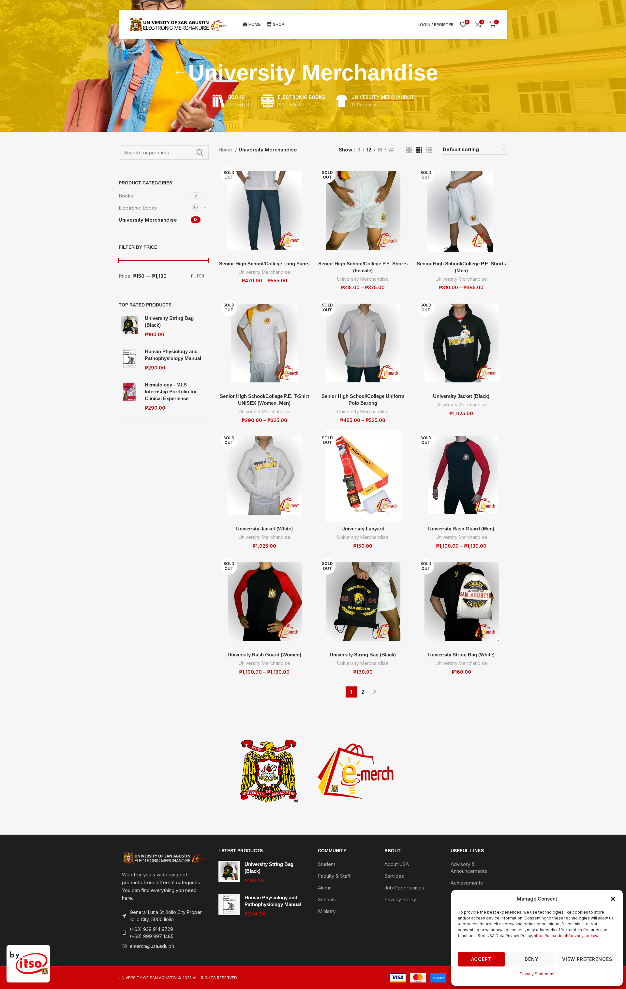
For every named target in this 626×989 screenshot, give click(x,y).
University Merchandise (148, 220)
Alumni (325, 888)
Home (225, 150)
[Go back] (180, 72)
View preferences (587, 959)
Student (326, 864)
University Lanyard (362, 528)
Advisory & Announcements (469, 867)
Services (394, 876)
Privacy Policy (400, 899)
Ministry (326, 911)
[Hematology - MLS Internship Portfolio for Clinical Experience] (129, 396)
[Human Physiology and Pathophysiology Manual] (129, 359)
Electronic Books (138, 208)
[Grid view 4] (429, 150)
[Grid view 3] (419, 150)
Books (126, 196)
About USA (396, 864)
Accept (481, 959)
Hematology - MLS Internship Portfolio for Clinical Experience (171, 391)
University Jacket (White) (264, 528)
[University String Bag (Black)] (129, 326)
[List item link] (163, 933)
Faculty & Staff (334, 876)
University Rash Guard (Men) (461, 528)
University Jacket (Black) (461, 396)
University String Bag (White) (461, 654)
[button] (613, 899)
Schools (327, 899)
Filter (197, 276)
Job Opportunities (404, 888)
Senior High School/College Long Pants (264, 263)
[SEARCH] (200, 152)
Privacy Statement (537, 973)
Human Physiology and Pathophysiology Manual (173, 355)
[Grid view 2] (409, 150)
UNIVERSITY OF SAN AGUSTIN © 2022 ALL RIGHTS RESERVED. (178, 977)
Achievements (467, 883)
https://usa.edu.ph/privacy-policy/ (566, 935)
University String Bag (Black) (169, 321)
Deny (532, 959)
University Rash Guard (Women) (264, 654)
